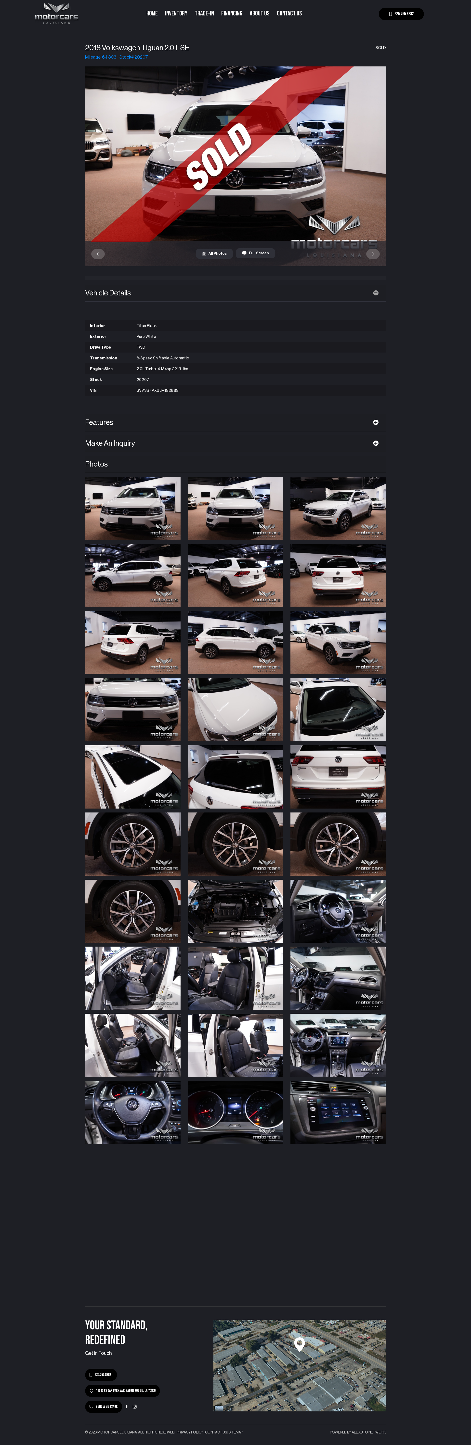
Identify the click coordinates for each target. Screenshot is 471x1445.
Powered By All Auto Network (358, 1432)
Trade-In (204, 13)
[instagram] (134, 1406)
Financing (231, 13)
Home (152, 13)
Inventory (176, 13)
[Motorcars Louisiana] (56, 13)
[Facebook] (126, 1406)
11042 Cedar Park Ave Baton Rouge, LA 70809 (126, 1390)
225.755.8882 (404, 13)
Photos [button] (96, 464)
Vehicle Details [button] (108, 293)
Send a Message (107, 1406)
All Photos (218, 253)
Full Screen (259, 253)
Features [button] (99, 422)
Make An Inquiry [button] (110, 443)
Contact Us (289, 13)
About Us (260, 13)
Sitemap (236, 1432)
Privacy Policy (190, 1432)
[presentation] (98, 254)
